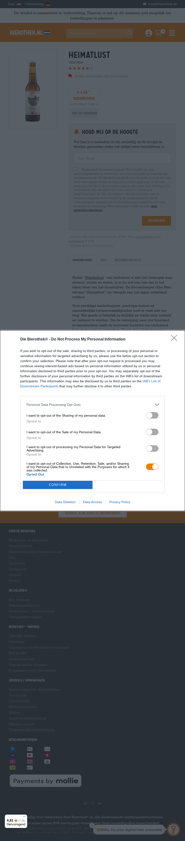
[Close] (175, 339)
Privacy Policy (119, 502)
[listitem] (92, 404)
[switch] (152, 415)
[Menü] (24, 817)
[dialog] (92, 420)
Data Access (92, 502)
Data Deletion (65, 502)
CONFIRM (58, 485)
